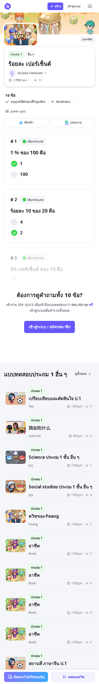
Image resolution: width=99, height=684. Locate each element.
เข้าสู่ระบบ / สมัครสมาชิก (50, 326)
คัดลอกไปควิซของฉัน (29, 677)
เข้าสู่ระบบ (74, 6)
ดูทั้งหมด (81, 373)
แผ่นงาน (75, 122)
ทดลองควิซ (76, 677)
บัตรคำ (29, 122)
